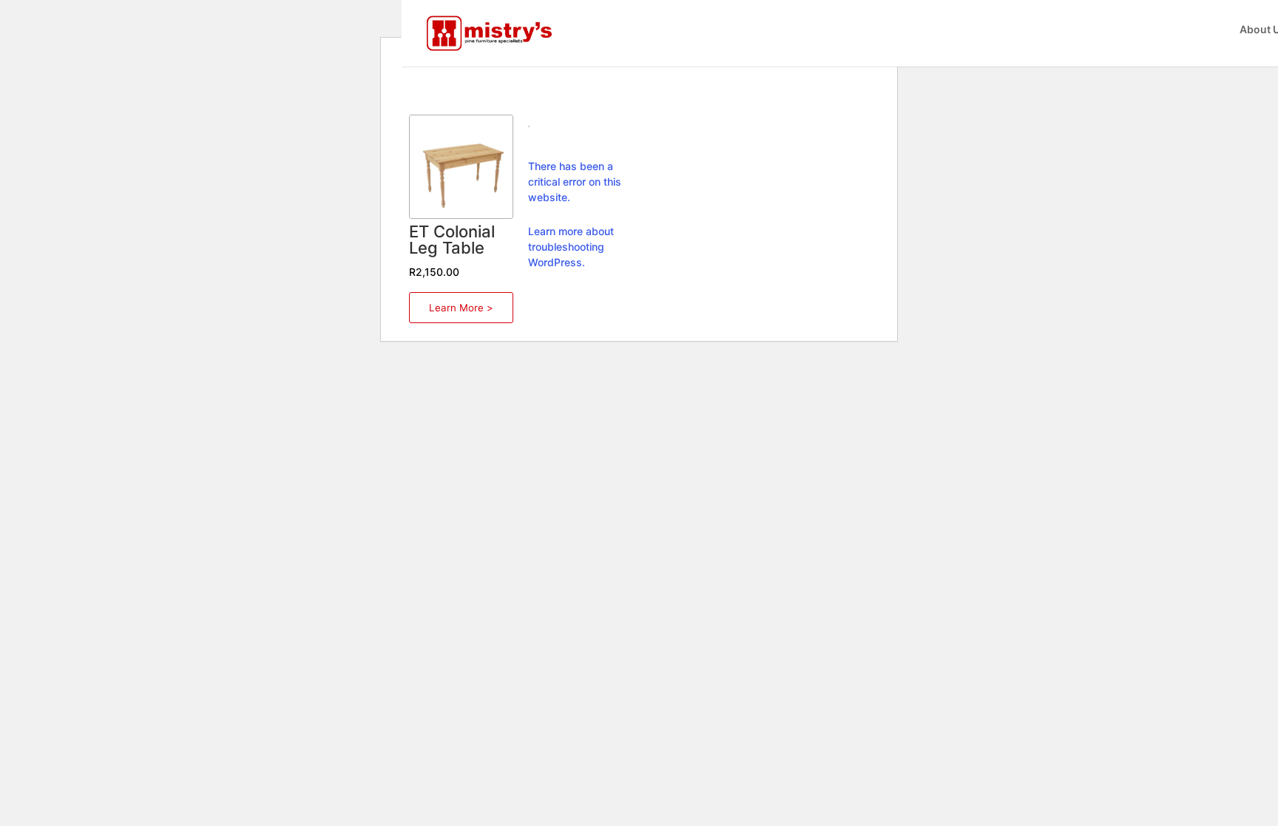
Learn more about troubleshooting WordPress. (571, 246)
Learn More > (461, 308)
